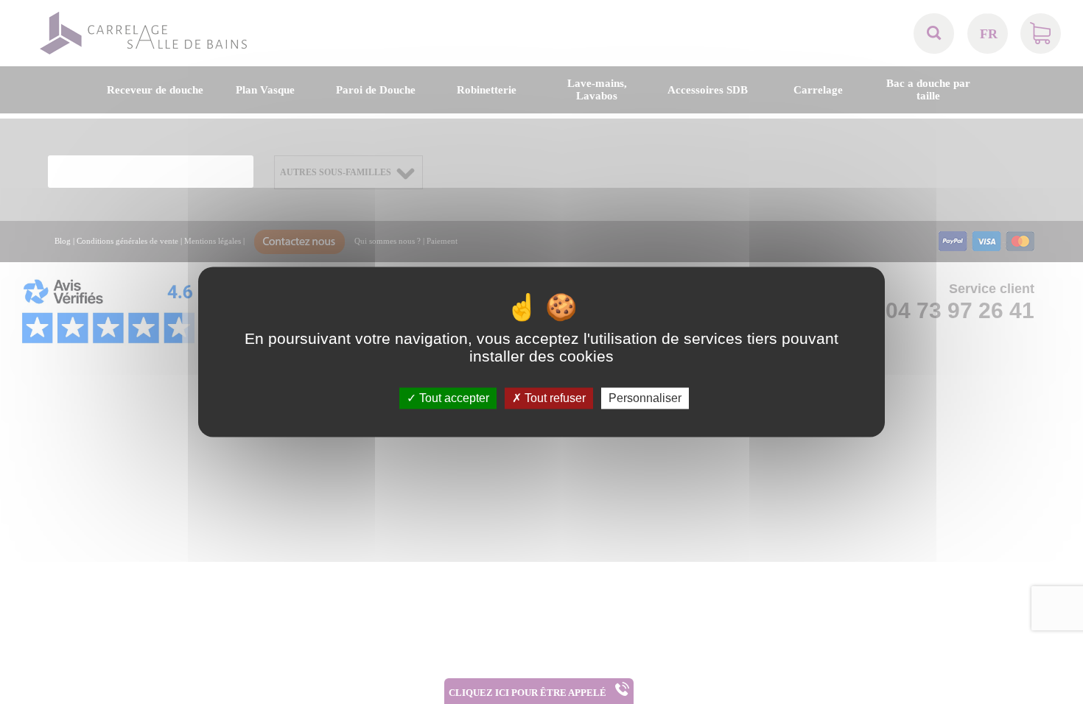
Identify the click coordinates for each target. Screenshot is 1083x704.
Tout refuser (554, 398)
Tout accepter (452, 398)
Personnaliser (645, 398)
